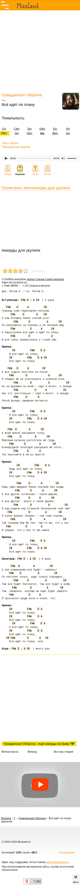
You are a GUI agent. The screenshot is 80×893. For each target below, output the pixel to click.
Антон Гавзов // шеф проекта (45, 279)
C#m (16, 128)
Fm (68, 128)
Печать (47, 174)
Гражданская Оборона (22, 95)
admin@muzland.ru (57, 862)
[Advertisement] (40, 51)
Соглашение (67, 852)
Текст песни (10, 143)
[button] (40, 784)
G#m (29, 133)
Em (55, 128)
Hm (68, 133)
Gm (17, 133)
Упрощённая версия (16, 147)
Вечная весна (10, 751)
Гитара (8, 174)
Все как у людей (63, 751)
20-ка (35, 174)
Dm (30, 128)
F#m (23, 300)
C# (37, 300)
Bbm (55, 133)
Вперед (32, 751)
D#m (42, 128)
